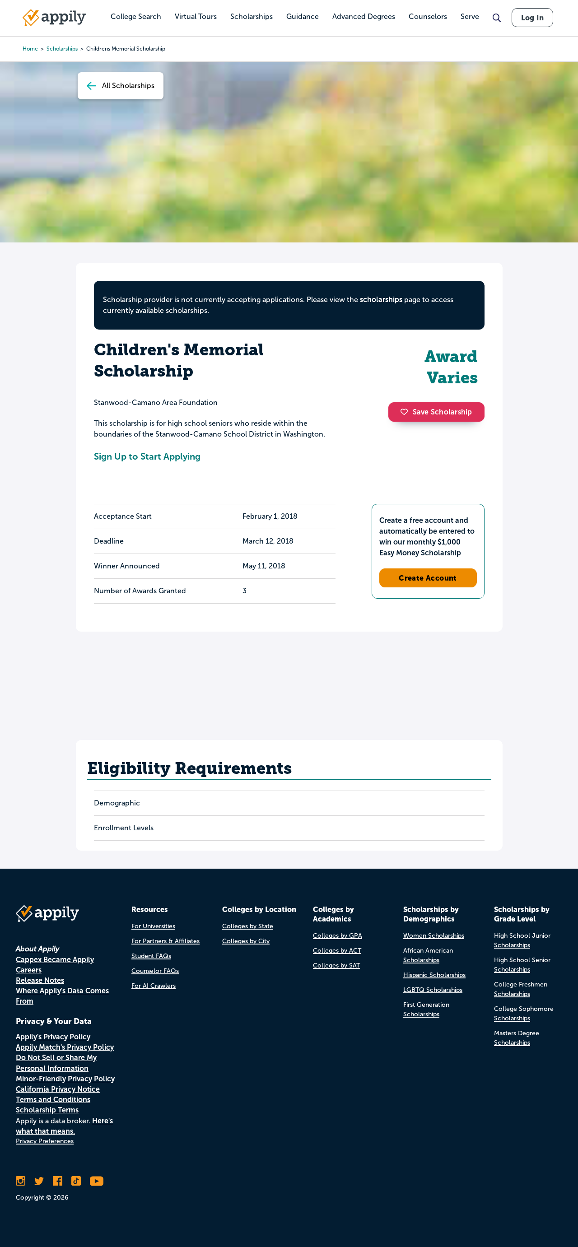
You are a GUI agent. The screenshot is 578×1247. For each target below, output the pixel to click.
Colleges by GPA (337, 935)
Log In (532, 18)
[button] (406, 411)
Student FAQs (151, 956)
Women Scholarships (433, 935)
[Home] (54, 17)
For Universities (153, 926)
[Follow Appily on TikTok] (76, 1181)
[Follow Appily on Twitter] (39, 1181)
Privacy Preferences (45, 1141)
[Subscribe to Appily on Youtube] (96, 1181)
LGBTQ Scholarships (432, 989)
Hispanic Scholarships (434, 975)
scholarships (381, 299)
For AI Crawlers (153, 985)
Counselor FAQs (155, 971)
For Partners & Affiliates (165, 941)
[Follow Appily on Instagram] (20, 1181)
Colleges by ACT (337, 950)
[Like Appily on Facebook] (57, 1181)
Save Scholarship (442, 412)
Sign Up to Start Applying (147, 456)
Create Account (428, 578)
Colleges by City (246, 941)
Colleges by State (247, 926)
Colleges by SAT (336, 965)
